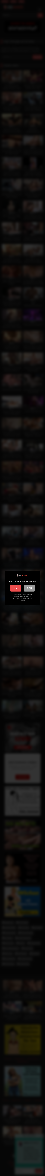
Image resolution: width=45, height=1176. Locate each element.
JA (15, 588)
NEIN (29, 588)
